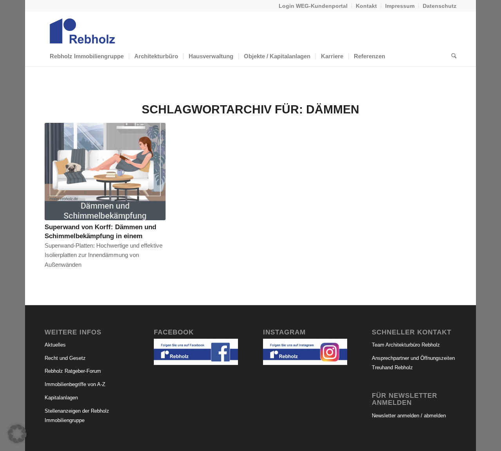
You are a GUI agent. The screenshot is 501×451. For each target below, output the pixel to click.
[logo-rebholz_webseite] (83, 29)
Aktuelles (55, 345)
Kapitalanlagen (61, 398)
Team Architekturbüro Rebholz (406, 345)
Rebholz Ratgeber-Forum (73, 371)
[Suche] (451, 56)
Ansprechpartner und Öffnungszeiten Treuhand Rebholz (413, 363)
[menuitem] (313, 6)
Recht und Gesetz (65, 358)
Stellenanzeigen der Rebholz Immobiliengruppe (77, 416)
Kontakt (366, 6)
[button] (17, 434)
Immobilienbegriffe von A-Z (75, 384)
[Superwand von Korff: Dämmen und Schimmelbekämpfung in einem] (105, 171)
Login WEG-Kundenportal (313, 6)
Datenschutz (439, 6)
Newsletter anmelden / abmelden (409, 416)
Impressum (399, 6)
